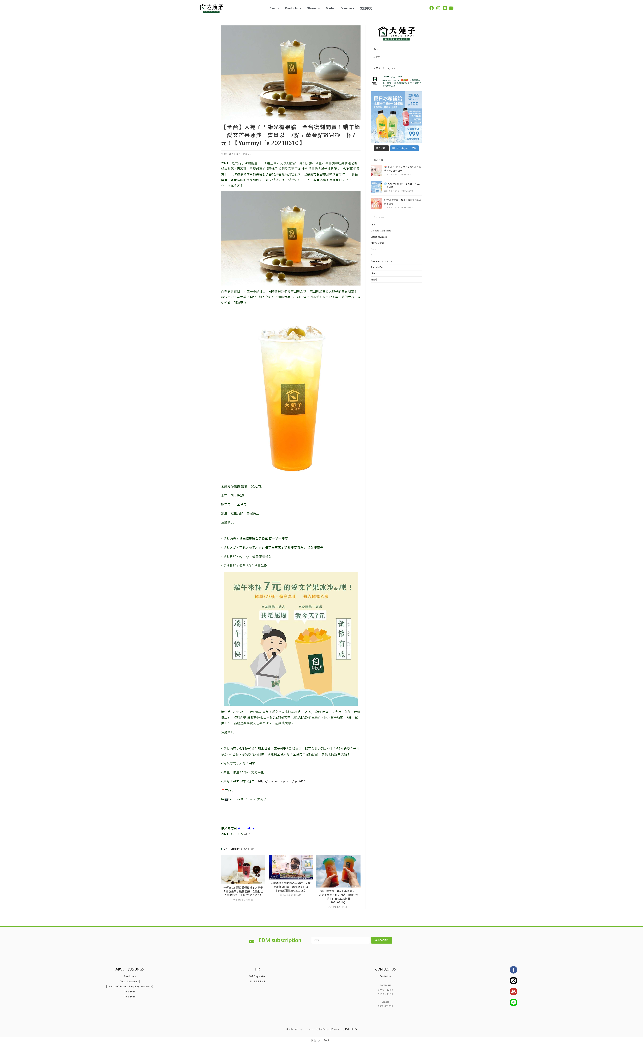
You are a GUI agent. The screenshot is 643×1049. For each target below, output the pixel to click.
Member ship (377, 242)
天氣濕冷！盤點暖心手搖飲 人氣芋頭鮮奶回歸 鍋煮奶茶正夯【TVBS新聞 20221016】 (291, 887)
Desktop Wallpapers (381, 230)
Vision (374, 273)
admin (247, 834)
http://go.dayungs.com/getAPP (281, 781)
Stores (311, 8)
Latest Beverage (379, 236)
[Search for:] (396, 57)
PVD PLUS (351, 1029)
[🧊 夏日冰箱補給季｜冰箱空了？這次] (396, 117)
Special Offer (377, 267)
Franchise (347, 8)
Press (248, 154)
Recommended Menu (381, 261)
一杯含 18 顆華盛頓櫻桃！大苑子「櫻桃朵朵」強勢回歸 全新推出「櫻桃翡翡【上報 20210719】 (243, 891)
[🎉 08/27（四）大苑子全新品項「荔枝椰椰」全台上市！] (376, 170)
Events (274, 8)
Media (330, 8)
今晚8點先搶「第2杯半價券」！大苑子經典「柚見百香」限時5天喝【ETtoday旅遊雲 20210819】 (338, 897)
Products (291, 8)
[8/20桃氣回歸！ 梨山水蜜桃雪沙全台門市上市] (376, 203)
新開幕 (374, 279)
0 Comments (407, 174)
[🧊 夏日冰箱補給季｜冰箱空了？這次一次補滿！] (376, 187)
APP (373, 224)
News (373, 249)
